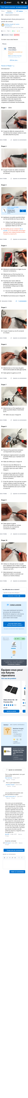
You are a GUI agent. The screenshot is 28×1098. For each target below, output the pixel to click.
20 (19, 31)
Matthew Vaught (9, 24)
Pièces (3, 11)
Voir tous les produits (8, 678)
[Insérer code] (10, 858)
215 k (4, 31)
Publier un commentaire (17, 871)
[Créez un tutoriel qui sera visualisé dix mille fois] (14, 739)
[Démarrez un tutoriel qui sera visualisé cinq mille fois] (20, 739)
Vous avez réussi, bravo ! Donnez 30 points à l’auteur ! (14, 624)
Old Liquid (8, 843)
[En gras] (4, 858)
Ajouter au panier (11, 711)
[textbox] (14, 864)
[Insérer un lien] (12, 858)
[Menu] (2, 2)
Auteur (6, 725)
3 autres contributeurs (18, 724)
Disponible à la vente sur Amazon (15, 53)
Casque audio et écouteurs (12, 15)
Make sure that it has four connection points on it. (15, 56)
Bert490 (7, 834)
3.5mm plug (11, 48)
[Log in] (25, 2)
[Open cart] (22, 2)
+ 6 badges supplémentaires (16, 742)
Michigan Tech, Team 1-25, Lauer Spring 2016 (18, 752)
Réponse (8, 779)
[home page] (7, 3)
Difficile (17, 35)
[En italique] (7, 858)
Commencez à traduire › (14, 664)
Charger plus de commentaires (15, 850)
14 (9, 31)
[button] (18, 2)
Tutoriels (9, 11)
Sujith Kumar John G (10, 796)
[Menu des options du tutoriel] (26, 11)
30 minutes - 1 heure (8, 35)
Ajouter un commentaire (14, 588)
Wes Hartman (8, 778)
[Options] (2, 15)
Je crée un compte (21, 7)
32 (14, 31)
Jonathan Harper (10, 784)
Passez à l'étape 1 (7, 66)
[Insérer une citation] (15, 858)
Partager (13, 779)
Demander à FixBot (13, 596)
